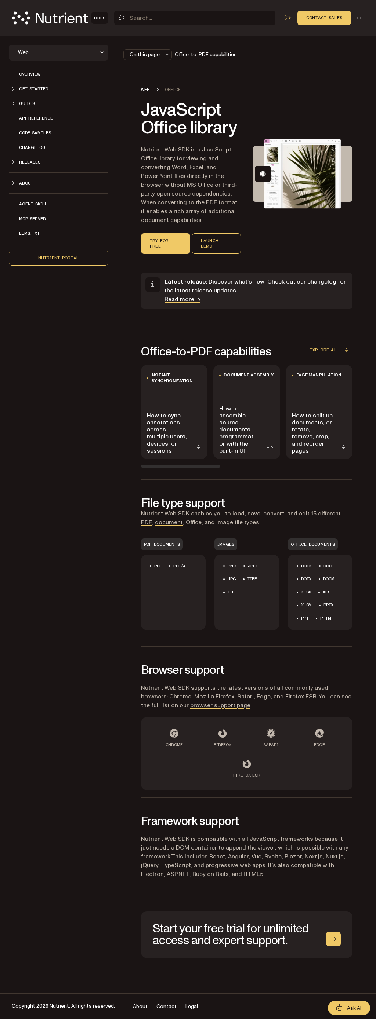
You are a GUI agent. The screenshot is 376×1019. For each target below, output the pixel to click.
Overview (29, 74)
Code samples (35, 133)
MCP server (32, 218)
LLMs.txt (29, 233)
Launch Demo (209, 243)
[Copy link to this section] (130, 119)
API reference (36, 118)
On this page (145, 54)
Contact (166, 1006)
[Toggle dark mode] (287, 17)
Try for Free (159, 243)
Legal (191, 1006)
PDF (146, 522)
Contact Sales (324, 17)
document (169, 522)
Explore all (324, 350)
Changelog (32, 147)
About (140, 1006)
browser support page (220, 705)
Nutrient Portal (58, 258)
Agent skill (33, 204)
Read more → (182, 299)
